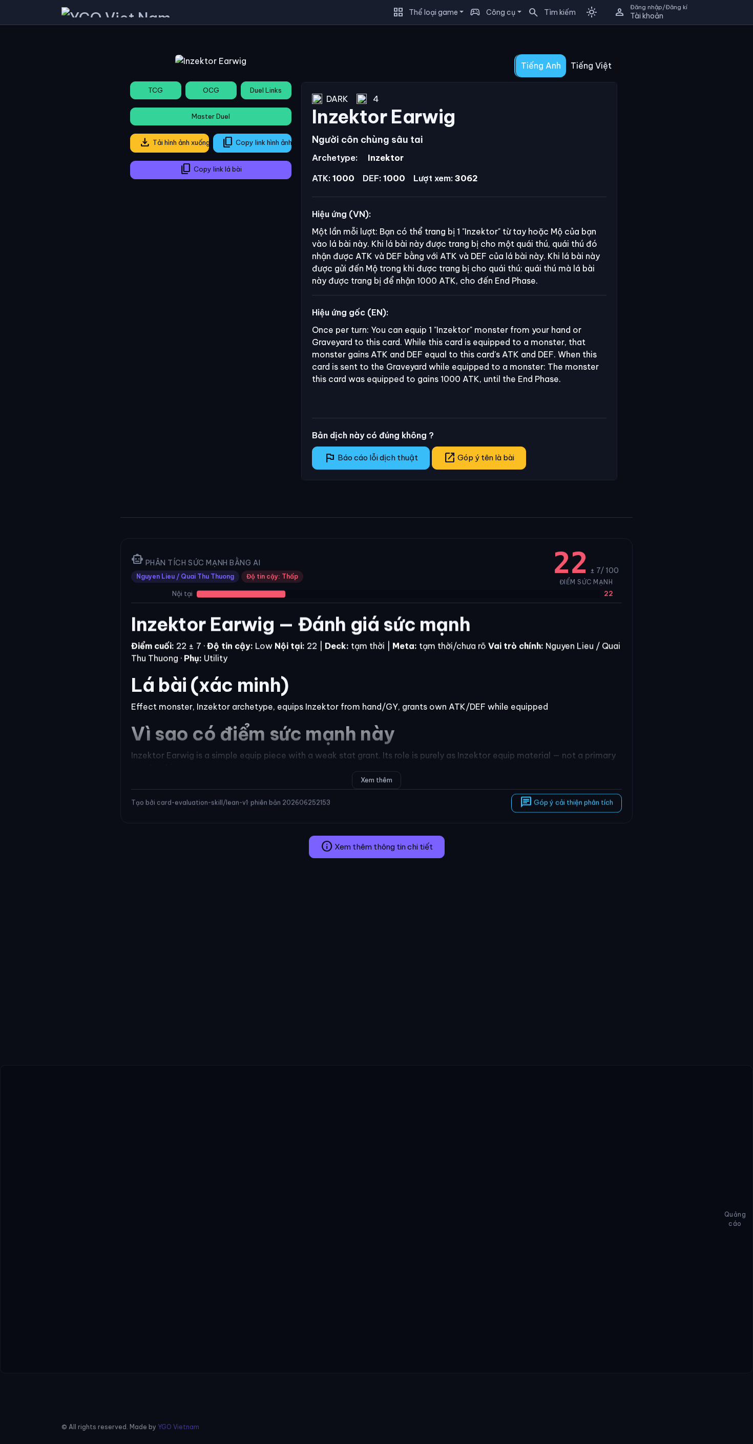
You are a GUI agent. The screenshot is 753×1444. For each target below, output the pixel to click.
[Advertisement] (56, 186)
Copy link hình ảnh (257, 142)
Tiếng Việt (591, 65)
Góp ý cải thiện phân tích (566, 802)
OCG (211, 90)
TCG (155, 90)
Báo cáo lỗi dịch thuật (371, 458)
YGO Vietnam (178, 1427)
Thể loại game (433, 12)
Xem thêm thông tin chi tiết (377, 846)
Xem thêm (376, 780)
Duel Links (266, 90)
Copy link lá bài (211, 169)
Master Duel (211, 116)
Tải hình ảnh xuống (174, 142)
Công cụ (500, 12)
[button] (548, 12)
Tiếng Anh (541, 65)
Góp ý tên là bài (479, 458)
